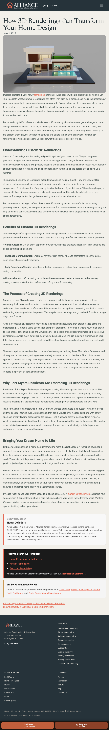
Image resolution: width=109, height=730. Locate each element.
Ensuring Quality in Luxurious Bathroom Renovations (28, 607)
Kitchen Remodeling (20, 563)
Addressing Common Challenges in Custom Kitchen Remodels (34, 603)
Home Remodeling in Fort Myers (26, 559)
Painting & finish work (66, 659)
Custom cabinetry (65, 652)
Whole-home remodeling (68, 628)
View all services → (52, 593)
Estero (96, 589)
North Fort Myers (15, 593)
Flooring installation (66, 656)
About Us (61, 685)
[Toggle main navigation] (101, 6)
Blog (59, 688)
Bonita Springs (85, 589)
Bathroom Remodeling (21, 568)
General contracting (66, 640)
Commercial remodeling (68, 663)
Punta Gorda (35, 593)
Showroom (62, 681)
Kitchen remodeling (66, 632)
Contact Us (62, 692)
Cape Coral (64, 589)
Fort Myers (9, 677)
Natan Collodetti (16, 522)
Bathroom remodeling (67, 636)
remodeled (39, 95)
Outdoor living (63, 648)
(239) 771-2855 (50, 5)
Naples (74, 589)
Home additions (64, 644)
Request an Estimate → (74, 573)
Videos (61, 677)
